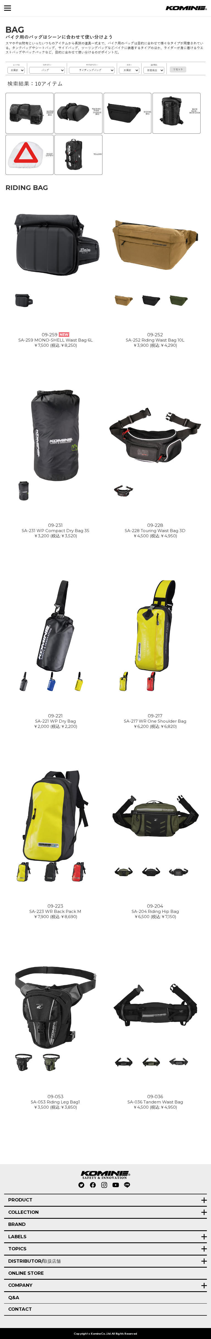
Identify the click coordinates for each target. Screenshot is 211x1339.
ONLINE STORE (26, 1273)
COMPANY (20, 1285)
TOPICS (17, 1248)
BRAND (17, 1224)
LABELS (17, 1236)
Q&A (13, 1297)
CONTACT (20, 1309)
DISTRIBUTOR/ (34, 1261)
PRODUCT (20, 1200)
